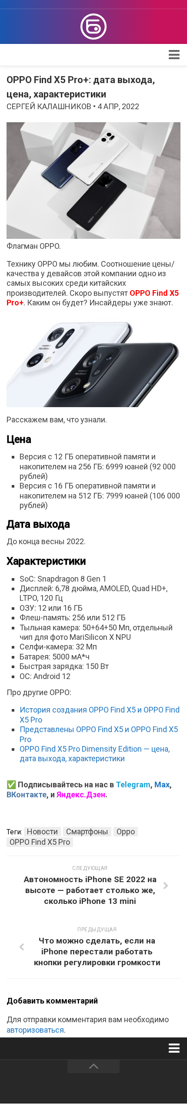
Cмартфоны (87, 831)
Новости (42, 831)
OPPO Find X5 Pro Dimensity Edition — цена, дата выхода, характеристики (95, 753)
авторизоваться (35, 1029)
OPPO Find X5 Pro (40, 841)
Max (162, 784)
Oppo (126, 831)
